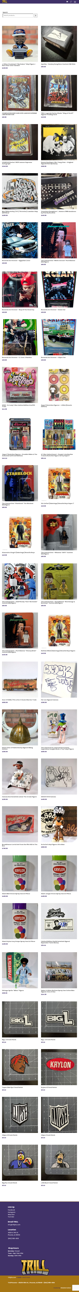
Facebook (11, 1210)
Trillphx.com (12, 1277)
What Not (11, 1215)
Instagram (11, 1212)
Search (5, 12)
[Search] (35, 15)
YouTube (11, 1217)
